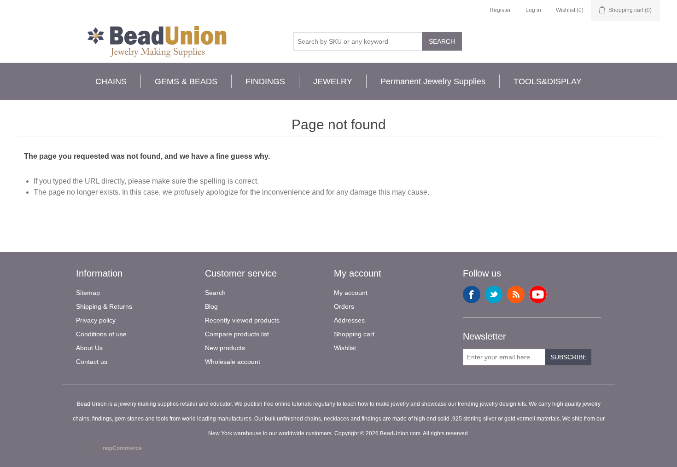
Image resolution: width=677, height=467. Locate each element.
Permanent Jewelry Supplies (432, 81)
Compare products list (237, 334)
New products (225, 348)
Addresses (349, 320)
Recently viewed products (242, 320)
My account (351, 292)
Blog (211, 306)
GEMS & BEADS (186, 81)
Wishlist (345, 348)
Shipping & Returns (104, 306)
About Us (89, 348)
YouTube (538, 294)
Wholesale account (232, 361)
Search (442, 41)
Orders (344, 306)
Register (500, 10)
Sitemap (88, 292)
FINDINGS (265, 81)
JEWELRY (332, 81)
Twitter (493, 294)
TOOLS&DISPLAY (548, 81)
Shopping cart (354, 334)
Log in (533, 10)
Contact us (91, 361)
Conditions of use (101, 334)
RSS (516, 294)
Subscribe (568, 357)
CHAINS (111, 81)
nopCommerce (122, 448)
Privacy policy (96, 320)
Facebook (471, 294)
